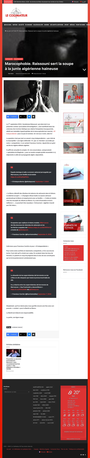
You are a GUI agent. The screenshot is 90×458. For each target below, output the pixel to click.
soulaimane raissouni (17, 327)
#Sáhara (30, 227)
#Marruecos (44, 223)
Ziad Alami (11, 73)
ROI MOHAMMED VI (39, 417)
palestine (36, 411)
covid (47, 393)
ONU (48, 408)
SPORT (67, 24)
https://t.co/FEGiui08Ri (19, 289)
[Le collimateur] (16, 13)
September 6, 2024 (45, 234)
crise (35, 396)
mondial (36, 405)
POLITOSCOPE (18, 59)
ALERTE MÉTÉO (38, 387)
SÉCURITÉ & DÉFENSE (56, 24)
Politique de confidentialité (76, 449)
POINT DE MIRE (80, 24)
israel (43, 402)
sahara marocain (47, 420)
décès (44, 396)
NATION (15, 24)
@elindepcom (23, 230)
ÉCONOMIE (28, 24)
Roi (43, 414)
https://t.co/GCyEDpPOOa (20, 177)
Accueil (8, 31)
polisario (46, 411)
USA (42, 423)
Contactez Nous (55, 449)
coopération (37, 393)
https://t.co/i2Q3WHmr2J (42, 227)
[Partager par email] (33, 116)
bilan (35, 390)
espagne (52, 396)
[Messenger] (29, 116)
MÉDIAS (72, 24)
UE (35, 423)
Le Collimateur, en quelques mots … (22, 449)
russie (51, 417)
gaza (51, 399)
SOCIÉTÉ (21, 24)
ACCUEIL (8, 24)
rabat (35, 414)
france (43, 399)
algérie (49, 387)
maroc (51, 402)
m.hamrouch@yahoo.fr (70, 250)
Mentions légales (44, 449)
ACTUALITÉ (15, 31)
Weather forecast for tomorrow (73, 432)
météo (45, 405)
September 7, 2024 (42, 181)
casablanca (45, 390)
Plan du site (64, 449)
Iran (35, 402)
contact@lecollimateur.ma (71, 249)
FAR (35, 399)
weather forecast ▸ (73, 439)
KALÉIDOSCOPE (38, 24)
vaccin (50, 423)
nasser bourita (38, 408)
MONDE (46, 24)
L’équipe (36, 449)
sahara (36, 420)
